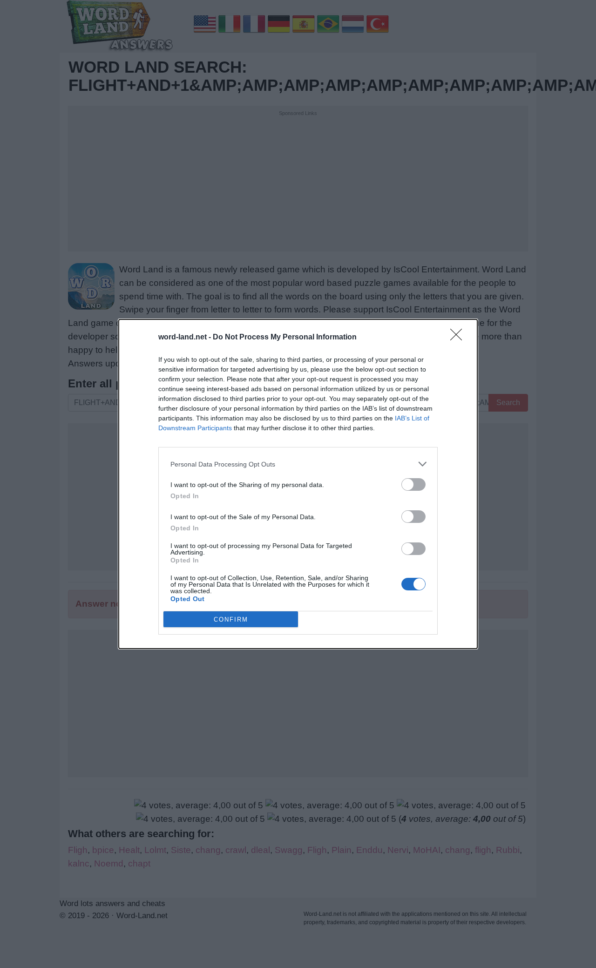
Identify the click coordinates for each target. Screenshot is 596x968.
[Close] (459, 337)
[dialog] (298, 484)
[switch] (413, 484)
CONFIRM (231, 619)
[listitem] (298, 464)
